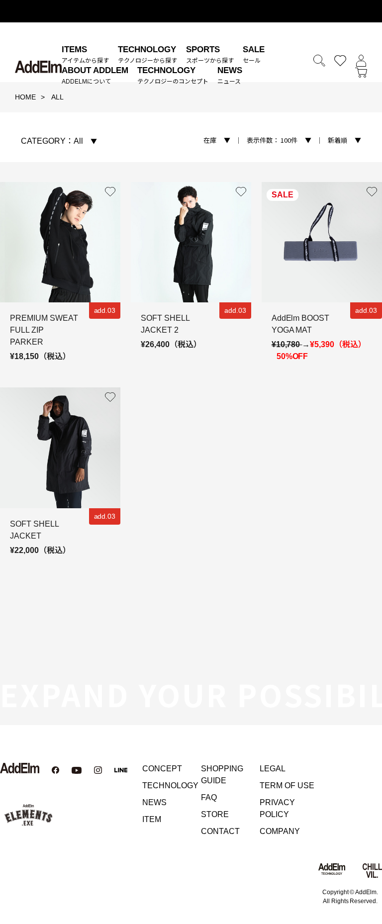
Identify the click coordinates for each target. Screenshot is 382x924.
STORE (215, 814)
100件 (272, 140)
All (52, 141)
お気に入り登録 (110, 192)
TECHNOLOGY (170, 785)
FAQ (209, 797)
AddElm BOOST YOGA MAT (301, 324)
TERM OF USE (287, 785)
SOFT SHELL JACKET (34, 530)
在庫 (209, 140)
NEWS (154, 802)
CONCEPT (162, 768)
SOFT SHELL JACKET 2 (165, 324)
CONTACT (220, 831)
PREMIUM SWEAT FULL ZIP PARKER (44, 330)
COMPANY (280, 831)
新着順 (337, 140)
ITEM (151, 819)
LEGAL (273, 768)
